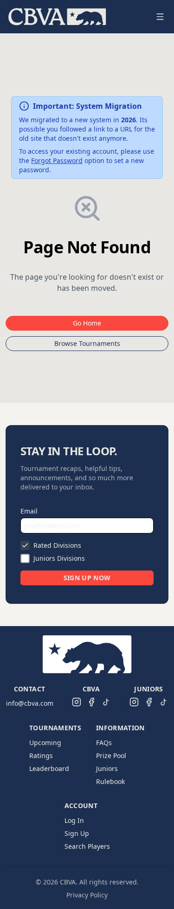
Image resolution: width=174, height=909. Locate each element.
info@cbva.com (29, 703)
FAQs (104, 742)
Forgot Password (57, 160)
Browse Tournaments (87, 343)
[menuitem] (57, 17)
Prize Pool (111, 755)
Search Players (87, 846)
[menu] (76, 17)
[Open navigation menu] (160, 16)
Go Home (87, 323)
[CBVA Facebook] (91, 702)
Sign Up (76, 833)
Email (29, 511)
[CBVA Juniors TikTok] (163, 702)
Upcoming (45, 742)
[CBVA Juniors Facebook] (149, 702)
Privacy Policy (87, 894)
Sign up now (87, 577)
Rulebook (110, 781)
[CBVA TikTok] (106, 702)
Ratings (41, 755)
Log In (74, 820)
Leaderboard (49, 768)
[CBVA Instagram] (76, 702)
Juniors (107, 768)
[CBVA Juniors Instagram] (134, 702)
